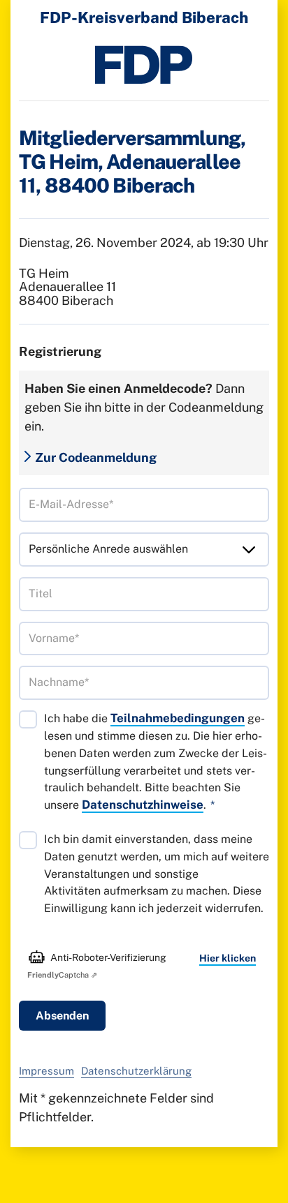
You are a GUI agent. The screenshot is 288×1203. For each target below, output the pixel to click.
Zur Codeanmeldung (96, 457)
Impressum (46, 1071)
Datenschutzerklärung (136, 1071)
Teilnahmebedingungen (177, 718)
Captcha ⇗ (62, 975)
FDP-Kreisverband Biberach (144, 17)
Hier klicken (227, 958)
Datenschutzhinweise (142, 805)
